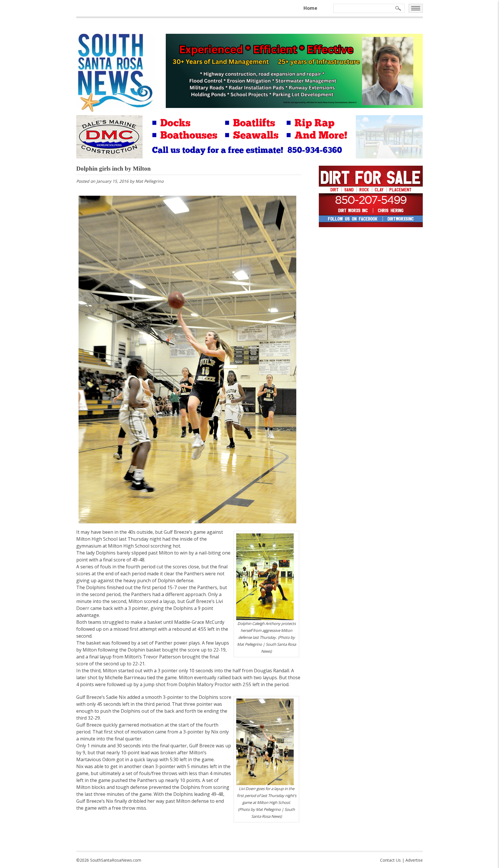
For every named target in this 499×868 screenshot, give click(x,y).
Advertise (414, 860)
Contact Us (390, 860)
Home (310, 8)
